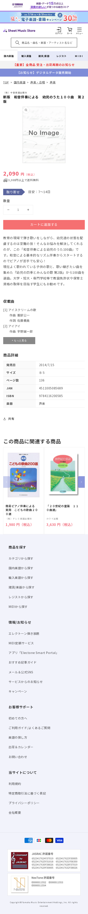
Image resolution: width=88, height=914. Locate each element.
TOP (6, 82)
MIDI (79, 56)
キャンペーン (18, 691)
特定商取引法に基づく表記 (27, 793)
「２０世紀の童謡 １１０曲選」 (62, 508)
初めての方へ (18, 718)
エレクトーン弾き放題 (24, 633)
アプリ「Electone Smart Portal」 (34, 653)
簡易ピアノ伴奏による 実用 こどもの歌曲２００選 (22, 510)
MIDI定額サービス (21, 643)
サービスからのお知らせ (26, 682)
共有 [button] (11, 418)
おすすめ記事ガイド (23, 662)
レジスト (61, 56)
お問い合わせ (18, 757)
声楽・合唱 (37, 82)
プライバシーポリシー (24, 803)
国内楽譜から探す (21, 568)
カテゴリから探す (21, 558)
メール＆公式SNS (21, 672)
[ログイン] (59, 29)
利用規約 (15, 784)
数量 (6, 200)
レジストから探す (21, 597)
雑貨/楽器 (43, 56)
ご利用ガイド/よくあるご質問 (29, 728)
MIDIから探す (18, 606)
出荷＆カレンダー (21, 747)
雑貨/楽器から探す (22, 587)
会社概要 (15, 812)
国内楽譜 (9, 56)
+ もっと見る (19, 340)
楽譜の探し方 (18, 737)
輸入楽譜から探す (21, 577)
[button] (79, 29)
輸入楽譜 (26, 56)
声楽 (53, 82)
